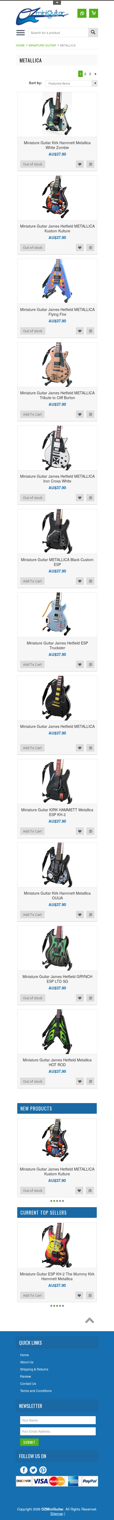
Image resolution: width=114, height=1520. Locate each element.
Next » (96, 74)
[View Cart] (93, 13)
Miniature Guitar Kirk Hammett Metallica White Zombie (57, 145)
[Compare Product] (81, 13)
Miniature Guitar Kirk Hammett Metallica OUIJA (57, 895)
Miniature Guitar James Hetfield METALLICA (57, 726)
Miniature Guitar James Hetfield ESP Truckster (57, 645)
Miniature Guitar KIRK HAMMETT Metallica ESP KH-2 (57, 812)
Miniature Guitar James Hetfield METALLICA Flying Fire (57, 312)
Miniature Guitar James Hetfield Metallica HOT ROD (57, 1062)
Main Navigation (20, 32)
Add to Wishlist (80, 164)
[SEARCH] (93, 32)
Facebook (24, 1470)
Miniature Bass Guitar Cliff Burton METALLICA (59, 1276)
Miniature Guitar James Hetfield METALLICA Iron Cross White (57, 478)
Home (20, 45)
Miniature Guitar (42, 45)
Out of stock (32, 164)
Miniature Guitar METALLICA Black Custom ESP (57, 562)
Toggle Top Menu (57, 3)
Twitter (33, 1470)
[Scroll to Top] (91, 1321)
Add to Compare (90, 164)
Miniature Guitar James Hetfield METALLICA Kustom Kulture (57, 228)
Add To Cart (32, 414)
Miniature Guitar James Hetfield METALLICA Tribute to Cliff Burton (57, 395)
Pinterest (43, 1470)
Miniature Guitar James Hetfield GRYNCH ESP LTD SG (57, 979)
